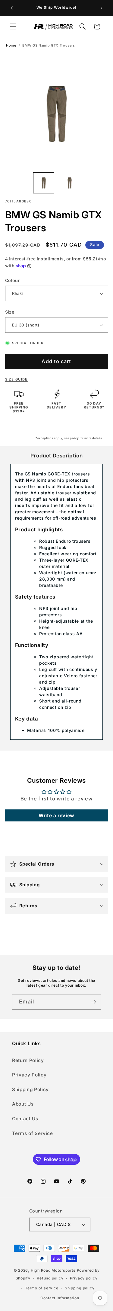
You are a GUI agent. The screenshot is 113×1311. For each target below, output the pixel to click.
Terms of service (41, 1288)
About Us (22, 1104)
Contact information (59, 1298)
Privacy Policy (29, 1075)
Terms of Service (32, 1133)
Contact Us (25, 1118)
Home (11, 45)
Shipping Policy (30, 1089)
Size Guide (16, 379)
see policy (71, 438)
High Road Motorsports (53, 1270)
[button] (13, 26)
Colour (12, 280)
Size (9, 311)
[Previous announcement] (11, 8)
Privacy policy (84, 1278)
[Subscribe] (93, 1002)
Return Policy (28, 1060)
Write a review (56, 815)
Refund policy (50, 1278)
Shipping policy (80, 1288)
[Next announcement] (101, 8)
